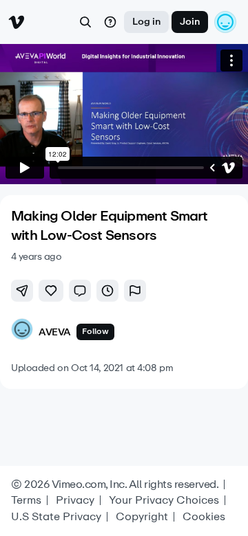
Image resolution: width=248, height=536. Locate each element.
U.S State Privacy (56, 517)
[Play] (25, 168)
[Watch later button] (107, 291)
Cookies (204, 517)
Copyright (142, 517)
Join (190, 22)
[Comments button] (80, 291)
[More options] (231, 60)
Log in (146, 22)
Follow (95, 331)
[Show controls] (212, 167)
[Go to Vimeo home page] (16, 22)
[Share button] (22, 291)
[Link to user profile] (22, 331)
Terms (26, 500)
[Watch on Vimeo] (228, 167)
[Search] (85, 22)
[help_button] (110, 22)
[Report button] (135, 291)
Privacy (75, 500)
